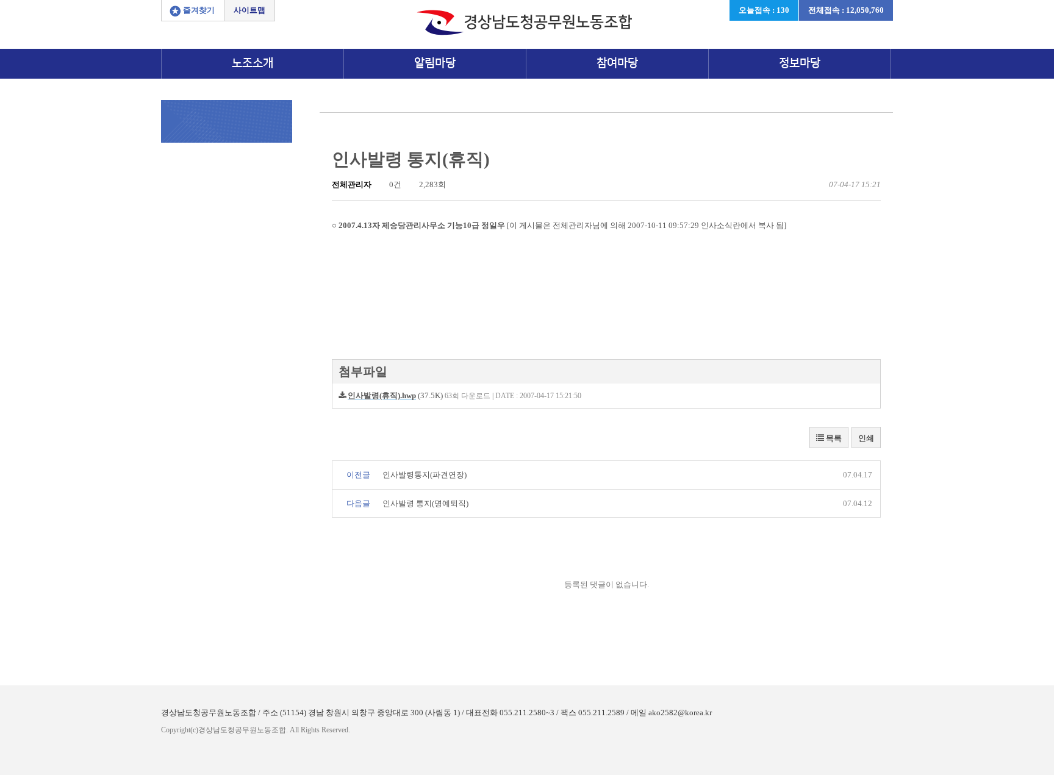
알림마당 (435, 63)
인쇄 (866, 438)
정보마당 (799, 63)
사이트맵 (249, 10)
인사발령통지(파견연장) (424, 474)
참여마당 (617, 63)
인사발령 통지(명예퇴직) (425, 503)
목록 (833, 438)
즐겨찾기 (199, 10)
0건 (394, 184)
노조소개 (252, 63)
